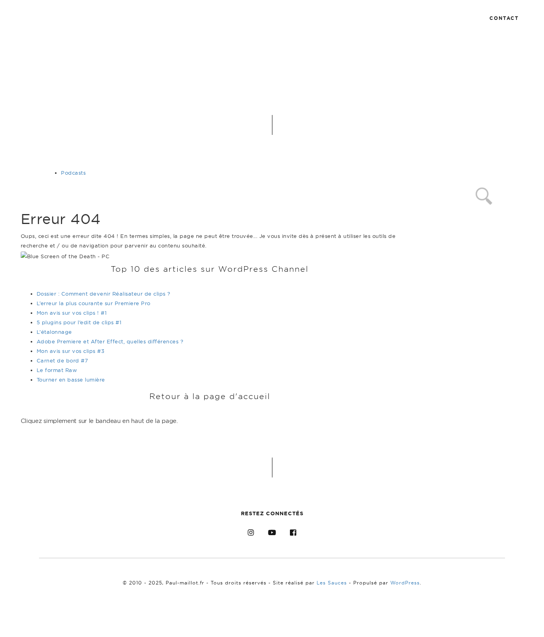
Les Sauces (332, 582)
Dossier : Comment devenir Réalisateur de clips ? (103, 293)
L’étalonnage (54, 332)
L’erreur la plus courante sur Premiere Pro (94, 303)
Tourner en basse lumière (71, 379)
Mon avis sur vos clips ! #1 (72, 313)
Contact (504, 18)
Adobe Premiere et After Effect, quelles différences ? (110, 341)
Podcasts (73, 172)
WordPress (405, 582)
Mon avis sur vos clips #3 (71, 351)
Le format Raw (57, 370)
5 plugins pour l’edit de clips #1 (79, 322)
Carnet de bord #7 (62, 360)
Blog (340, 17)
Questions (444, 17)
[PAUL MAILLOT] (266, 15)
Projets (387, 17)
